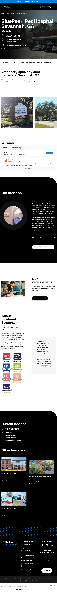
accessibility (23, 580)
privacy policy (18, 578)
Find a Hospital (45, 6)
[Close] (54, 585)
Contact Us (27, 550)
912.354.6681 (13, 36)
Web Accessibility (29, 566)
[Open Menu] (53, 6)
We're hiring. (35, 1)
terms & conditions (48, 578)
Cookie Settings (19, 589)
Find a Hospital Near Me (27, 555)
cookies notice (7, 578)
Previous (2, 112)
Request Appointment (44, 62)
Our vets (21, 62)
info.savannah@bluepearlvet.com (17, 45)
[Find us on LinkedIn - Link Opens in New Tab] (52, 545)
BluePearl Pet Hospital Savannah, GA (19, 13)
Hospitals (7, 13)
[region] (28, 587)
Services (13, 62)
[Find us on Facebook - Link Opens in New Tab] (42, 545)
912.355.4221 (8, 432)
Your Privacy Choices (27, 570)
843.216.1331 (4, 480)
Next (54, 112)
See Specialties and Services (42, 247)
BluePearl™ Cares (29, 563)
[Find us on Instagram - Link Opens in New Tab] (47, 545)
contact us (33, 580)
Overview (5, 62)
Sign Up (48, 570)
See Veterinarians (39, 298)
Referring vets (30, 62)
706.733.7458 (4, 515)
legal (28, 578)
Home (2, 13)
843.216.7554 (32, 483)
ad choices (36, 578)
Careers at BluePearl (26, 560)
